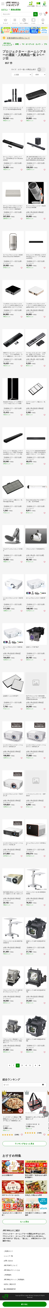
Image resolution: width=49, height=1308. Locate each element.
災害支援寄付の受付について (18, 38)
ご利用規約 (7, 1275)
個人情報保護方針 (10, 1289)
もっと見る (24, 1222)
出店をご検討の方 (10, 1284)
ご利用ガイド (8, 1251)
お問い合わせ (8, 1261)
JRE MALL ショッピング (7, 44)
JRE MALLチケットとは (12, 1270)
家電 (17, 44)
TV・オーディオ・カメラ (31, 44)
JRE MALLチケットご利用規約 (14, 1279)
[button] (46, 1114)
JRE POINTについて (10, 1265)
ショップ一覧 (8, 1256)
